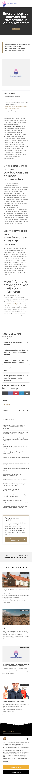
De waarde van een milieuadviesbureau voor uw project (15, 627)
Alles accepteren (16, 767)
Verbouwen (16, 29)
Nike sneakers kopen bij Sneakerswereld (11, 490)
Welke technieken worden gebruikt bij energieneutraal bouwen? (16, 352)
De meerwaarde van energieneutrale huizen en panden (16, 103)
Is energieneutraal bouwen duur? (16, 369)
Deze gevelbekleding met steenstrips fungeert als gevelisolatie (15, 590)
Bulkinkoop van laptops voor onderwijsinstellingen (12, 474)
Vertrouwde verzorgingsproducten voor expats (16, 458)
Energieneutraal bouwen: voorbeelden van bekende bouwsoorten (13, 98)
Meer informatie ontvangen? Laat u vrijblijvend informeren (16, 107)
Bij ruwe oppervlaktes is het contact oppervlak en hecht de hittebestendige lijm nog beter (15, 665)
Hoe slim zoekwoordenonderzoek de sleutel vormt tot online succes (15, 506)
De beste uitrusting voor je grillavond (15, 480)
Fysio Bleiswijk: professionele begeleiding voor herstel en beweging (15, 501)
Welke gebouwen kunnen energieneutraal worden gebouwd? (16, 378)
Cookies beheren (16, 772)
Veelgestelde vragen (11, 111)
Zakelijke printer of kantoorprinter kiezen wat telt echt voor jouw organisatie (14, 426)
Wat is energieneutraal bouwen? (16, 343)
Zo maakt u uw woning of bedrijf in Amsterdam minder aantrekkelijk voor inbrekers (15, 439)
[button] (28, 739)
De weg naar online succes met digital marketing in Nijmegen (15, 495)
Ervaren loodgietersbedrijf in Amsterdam (13, 701)
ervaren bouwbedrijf (11, 304)
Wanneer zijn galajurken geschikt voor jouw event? (15, 452)
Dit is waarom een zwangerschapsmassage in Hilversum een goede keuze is (15, 446)
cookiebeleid (6, 760)
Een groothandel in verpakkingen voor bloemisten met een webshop (15, 432)
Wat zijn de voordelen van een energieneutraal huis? (16, 361)
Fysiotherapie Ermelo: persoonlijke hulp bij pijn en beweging (16, 484)
